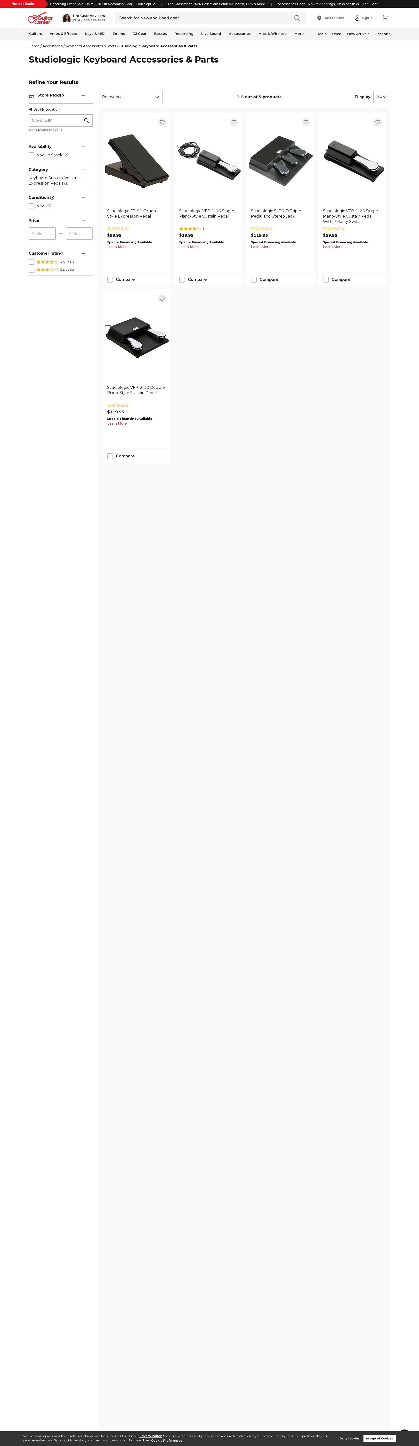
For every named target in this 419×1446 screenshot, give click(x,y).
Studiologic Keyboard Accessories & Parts (158, 46)
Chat (76, 20)
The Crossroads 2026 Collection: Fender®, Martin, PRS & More (216, 4)
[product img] (137, 161)
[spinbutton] (42, 233)
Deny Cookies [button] (349, 1438)
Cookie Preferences (166, 1440)
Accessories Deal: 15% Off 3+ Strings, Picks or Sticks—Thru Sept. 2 (329, 4)
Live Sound (211, 34)
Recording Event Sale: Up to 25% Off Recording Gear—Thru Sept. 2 (102, 4)
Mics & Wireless (272, 34)
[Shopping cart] (385, 18)
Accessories (240, 34)
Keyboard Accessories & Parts (91, 46)
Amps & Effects (63, 34)
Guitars (35, 34)
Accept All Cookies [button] (379, 1438)
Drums (119, 34)
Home (34, 46)
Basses (160, 34)
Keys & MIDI (95, 34)
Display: (363, 97)
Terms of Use (139, 1440)
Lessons (382, 34)
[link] (137, 216)
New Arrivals (358, 34)
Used (336, 34)
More (299, 34)
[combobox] (131, 97)
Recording (184, 34)
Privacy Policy (150, 1436)
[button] (83, 18)
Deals (321, 34)
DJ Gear (139, 34)
